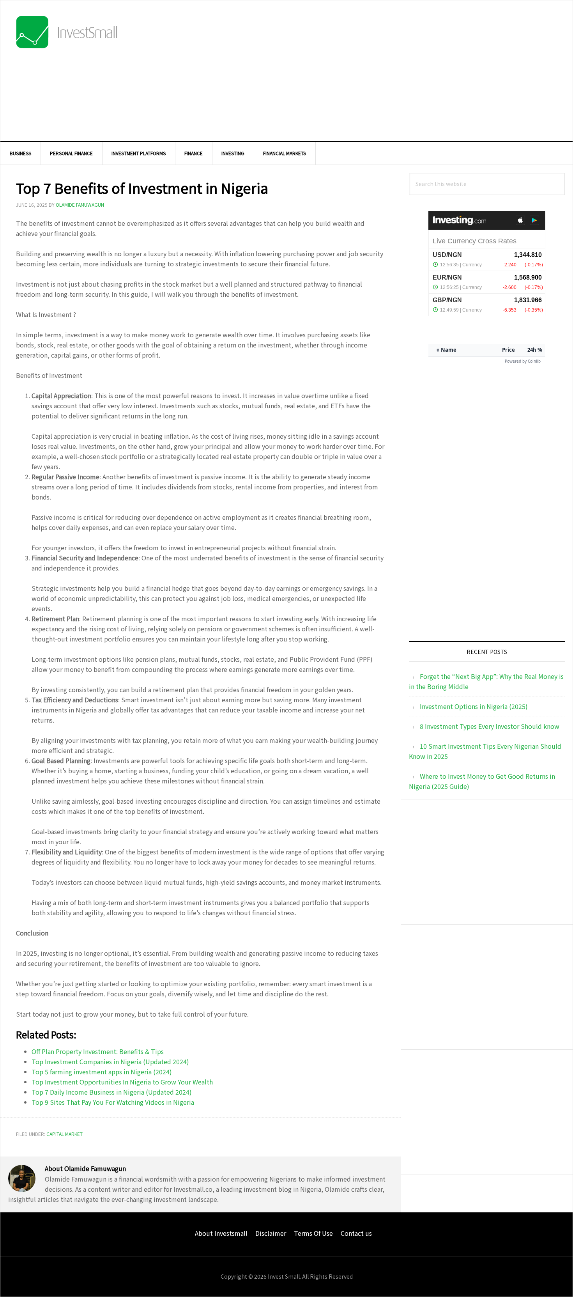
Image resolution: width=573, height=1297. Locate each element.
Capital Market (64, 1133)
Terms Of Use (313, 1233)
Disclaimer (270, 1233)
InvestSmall (66, 33)
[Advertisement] (409, 70)
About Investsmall (221, 1233)
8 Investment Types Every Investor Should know (489, 726)
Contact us (356, 1233)
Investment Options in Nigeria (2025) (474, 706)
